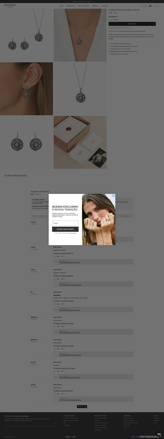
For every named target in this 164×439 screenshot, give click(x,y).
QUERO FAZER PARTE (65, 229)
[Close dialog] (113, 195)
